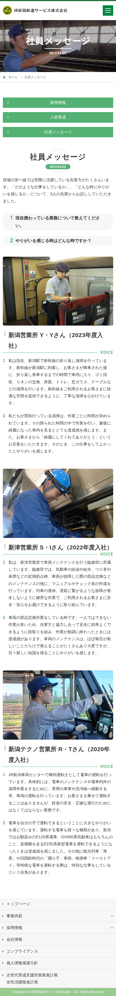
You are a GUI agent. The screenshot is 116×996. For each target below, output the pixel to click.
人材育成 (58, 117)
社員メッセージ (58, 132)
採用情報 (58, 102)
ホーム (13, 77)
